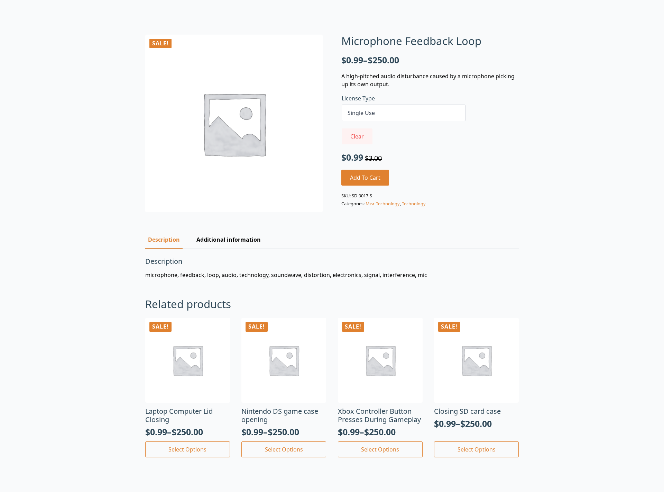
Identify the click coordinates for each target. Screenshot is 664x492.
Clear (357, 136)
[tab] (164, 239)
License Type (358, 98)
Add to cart (365, 177)
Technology (414, 203)
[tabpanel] (332, 268)
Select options (187, 449)
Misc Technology (383, 203)
